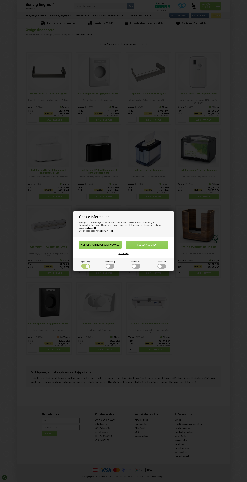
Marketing (110, 262)
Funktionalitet (136, 262)
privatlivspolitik (108, 231)
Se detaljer (124, 253)
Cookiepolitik (90, 228)
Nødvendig (85, 262)
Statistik (162, 262)
